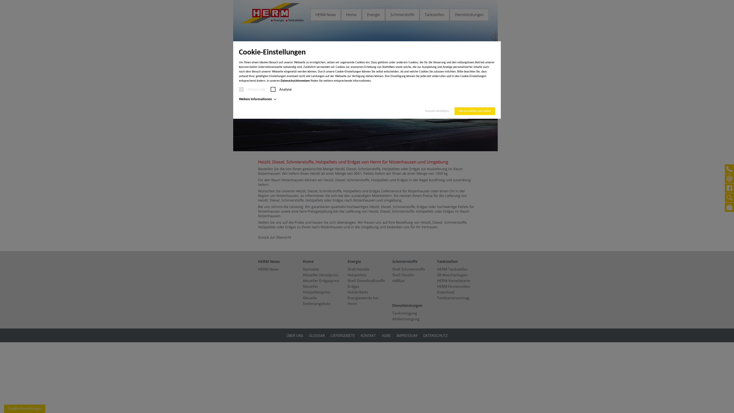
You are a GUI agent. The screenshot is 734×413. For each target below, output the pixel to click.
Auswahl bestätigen (437, 111)
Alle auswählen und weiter (474, 111)
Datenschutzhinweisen (295, 80)
